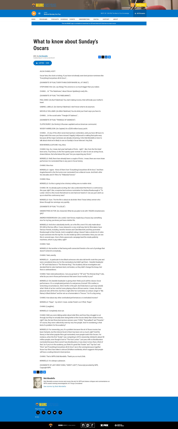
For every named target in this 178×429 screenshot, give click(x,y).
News (34, 19)
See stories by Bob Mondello (55, 386)
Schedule (64, 19)
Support (106, 19)
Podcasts (55, 19)
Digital (96, 19)
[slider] (42, 13)
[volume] (39, 13)
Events (72, 19)
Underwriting (84, 19)
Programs (43, 19)
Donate (142, 5)
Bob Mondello (43, 56)
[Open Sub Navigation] (37, 19)
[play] (33, 13)
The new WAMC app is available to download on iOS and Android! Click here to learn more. (89, 23)
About (115, 19)
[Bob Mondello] (37, 382)
